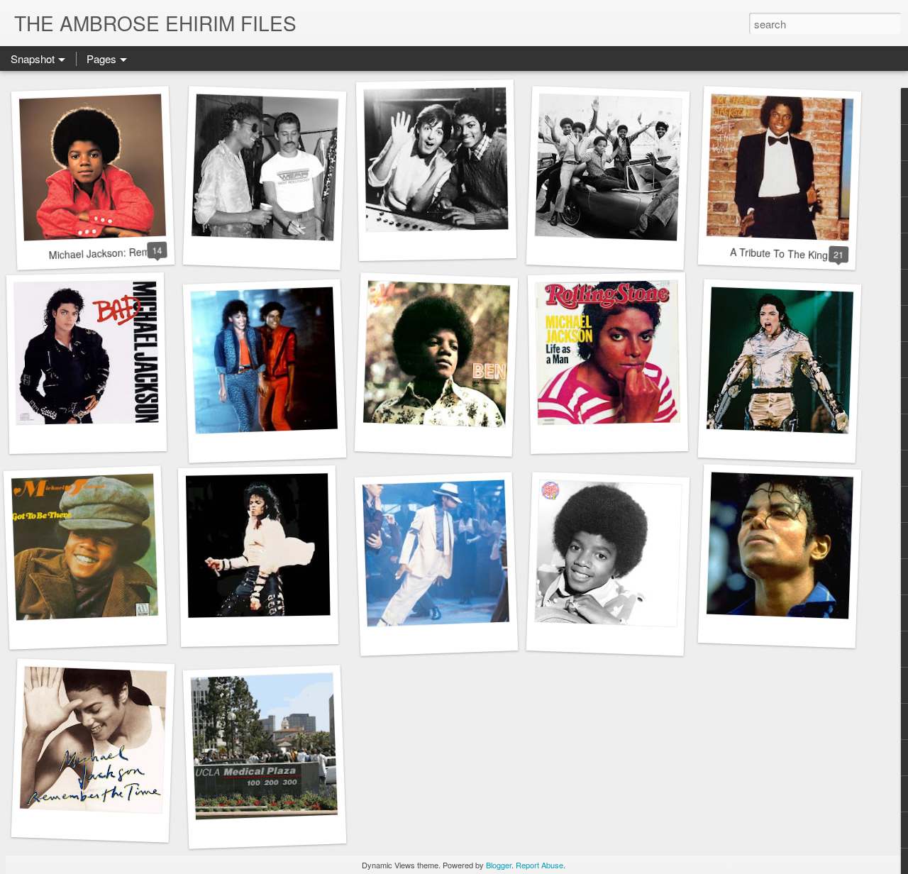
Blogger (498, 864)
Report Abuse (539, 864)
